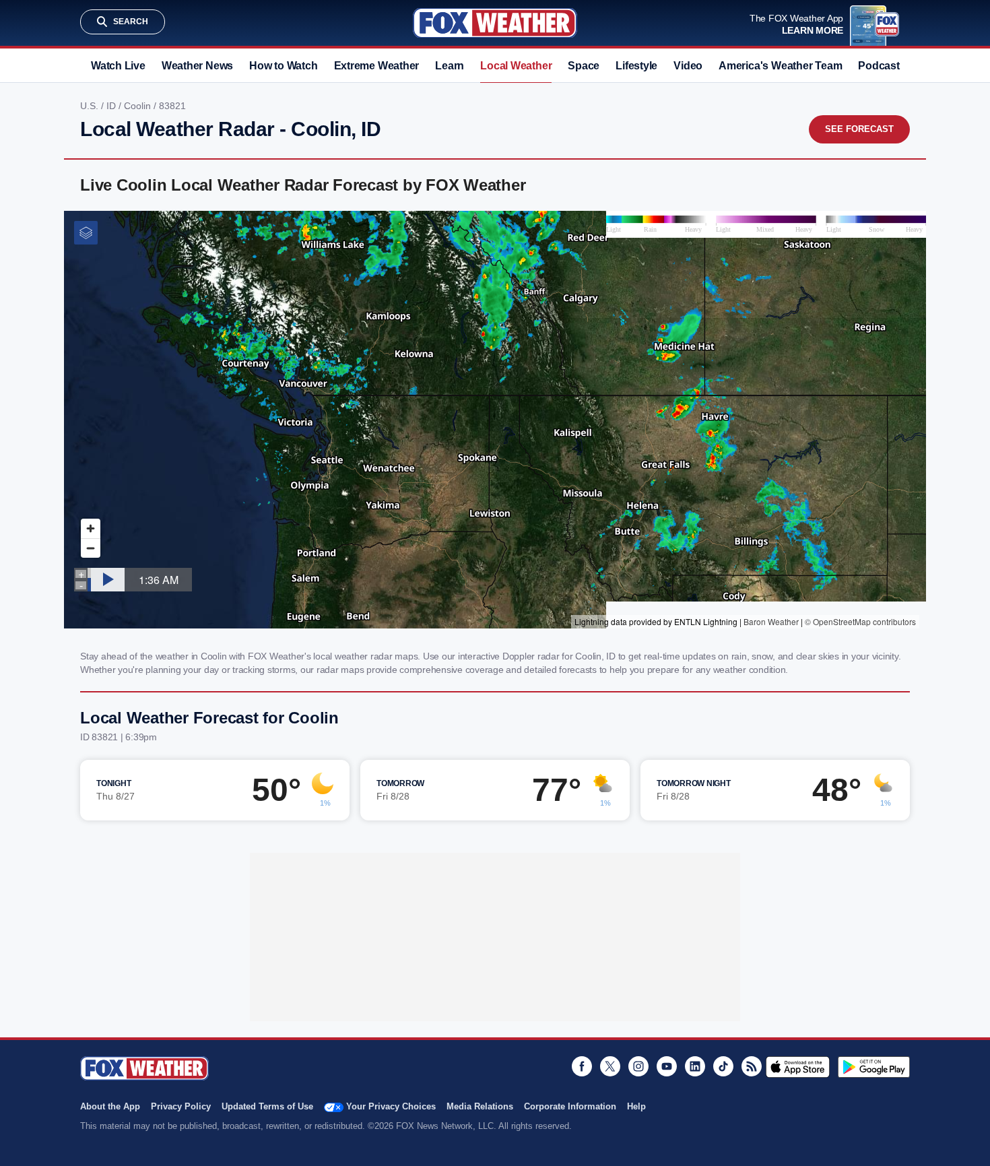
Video (687, 65)
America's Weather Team (780, 65)
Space (583, 65)
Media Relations (480, 1106)
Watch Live (118, 65)
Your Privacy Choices (391, 1106)
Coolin (139, 105)
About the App (110, 1106)
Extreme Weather (377, 65)
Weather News (197, 65)
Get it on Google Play (874, 1067)
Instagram (638, 1066)
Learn (449, 65)
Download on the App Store (798, 1067)
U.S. (90, 105)
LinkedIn (695, 1066)
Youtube (667, 1066)
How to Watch (283, 65)
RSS (751, 1066)
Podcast (878, 65)
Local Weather (516, 65)
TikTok (723, 1066)
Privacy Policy (181, 1106)
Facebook (582, 1066)
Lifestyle (636, 65)
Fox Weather (495, 23)
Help (636, 1106)
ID (112, 105)
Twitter (610, 1066)
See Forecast (859, 129)
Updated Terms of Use (267, 1106)
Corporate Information (570, 1106)
